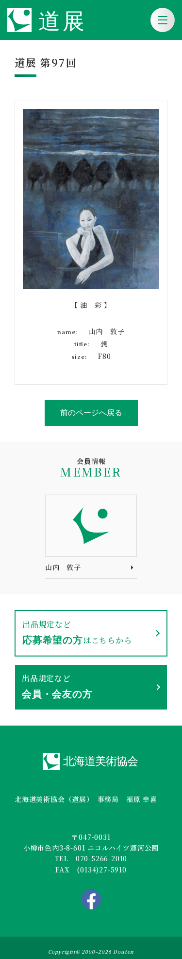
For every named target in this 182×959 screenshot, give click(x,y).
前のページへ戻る (91, 412)
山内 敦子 (63, 567)
